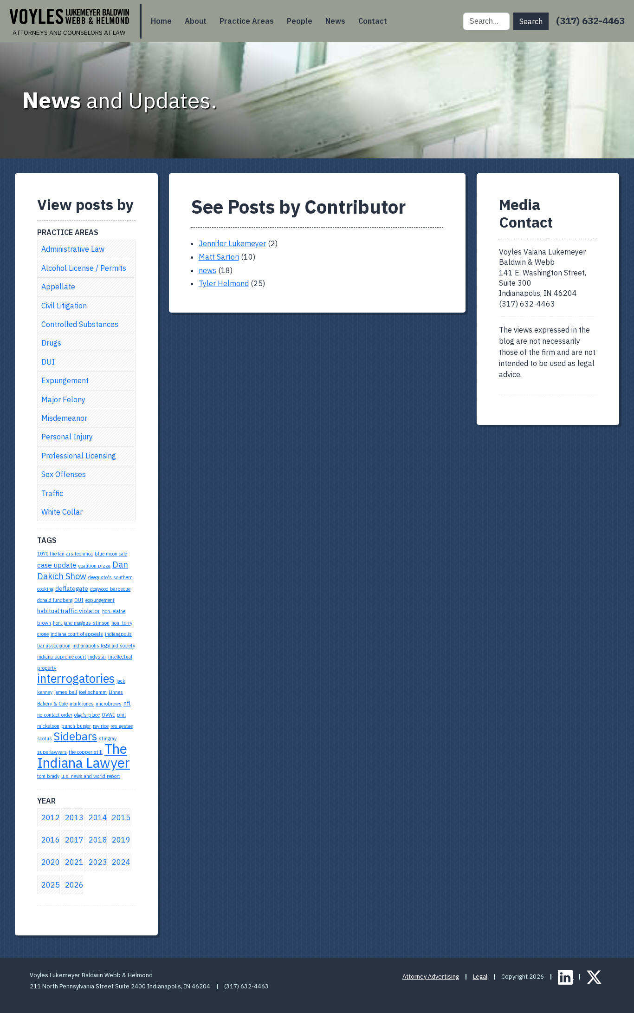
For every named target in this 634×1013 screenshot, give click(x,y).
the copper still (86, 752)
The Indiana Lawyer (83, 755)
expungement (100, 600)
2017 (74, 839)
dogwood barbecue (110, 589)
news (207, 270)
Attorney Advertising (430, 976)
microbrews (109, 703)
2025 (50, 884)
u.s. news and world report (90, 776)
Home (161, 21)
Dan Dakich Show (82, 570)
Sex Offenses (63, 474)
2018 (98, 839)
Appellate (58, 286)
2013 (74, 817)
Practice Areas (247, 21)
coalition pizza (94, 565)
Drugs (51, 342)
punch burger (76, 726)
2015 (121, 817)
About (196, 21)
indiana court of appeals (77, 634)
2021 (74, 862)
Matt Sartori (219, 256)
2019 (121, 839)
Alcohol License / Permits (83, 268)
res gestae (121, 726)
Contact (372, 21)
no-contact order (54, 715)
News (335, 21)
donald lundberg (54, 600)
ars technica (79, 553)
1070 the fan (51, 553)
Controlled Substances (79, 324)
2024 (121, 862)
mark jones (82, 703)
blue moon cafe (111, 553)
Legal (480, 976)
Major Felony (63, 399)
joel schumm (93, 692)
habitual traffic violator (68, 611)
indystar (97, 657)
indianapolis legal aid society (103, 645)
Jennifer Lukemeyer (232, 243)
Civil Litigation (64, 305)
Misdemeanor (64, 418)
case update (57, 564)
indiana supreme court (61, 657)
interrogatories (76, 678)
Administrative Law (72, 249)
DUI (48, 361)
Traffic (52, 493)
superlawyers (52, 752)
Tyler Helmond (224, 283)
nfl (126, 703)
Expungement (65, 380)
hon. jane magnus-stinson (81, 623)
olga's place (87, 715)
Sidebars (75, 736)
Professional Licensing (78, 455)
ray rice (101, 726)
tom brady (48, 776)
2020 (50, 862)
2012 (50, 817)
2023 (98, 862)
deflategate (71, 588)
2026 (74, 884)
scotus (44, 738)
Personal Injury (67, 436)
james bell (65, 692)
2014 (98, 817)
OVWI (108, 715)
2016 (50, 839)
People (299, 21)
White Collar (62, 511)
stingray (107, 738)
